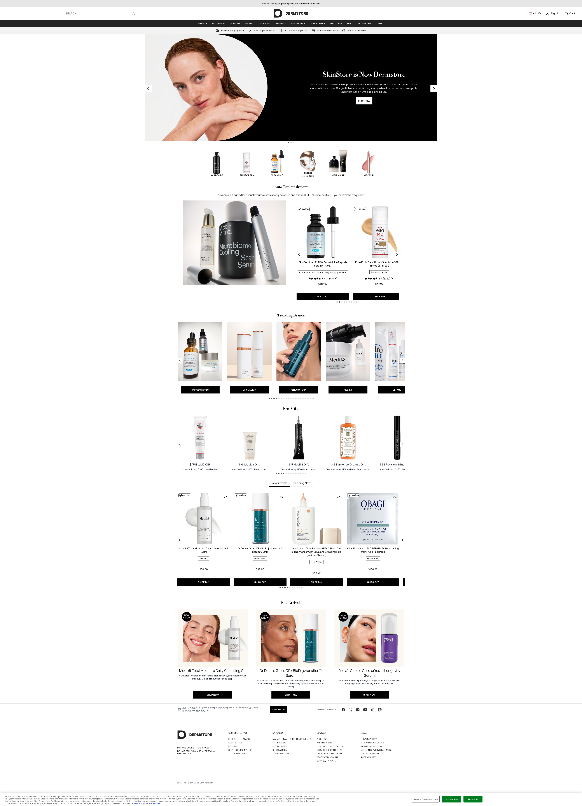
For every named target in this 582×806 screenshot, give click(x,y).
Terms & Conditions (372, 746)
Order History (281, 753)
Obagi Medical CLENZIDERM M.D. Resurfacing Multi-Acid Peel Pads (373, 550)
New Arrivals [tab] (279, 483)
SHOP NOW (364, 100)
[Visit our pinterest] (379, 709)
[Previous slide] (148, 88)
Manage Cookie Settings (426, 799)
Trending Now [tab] (301, 483)
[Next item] (402, 540)
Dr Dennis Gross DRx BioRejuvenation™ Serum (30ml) (260, 550)
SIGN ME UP (278, 709)
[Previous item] (179, 540)
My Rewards (279, 742)
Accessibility (368, 757)
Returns (233, 746)
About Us (322, 739)
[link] (552, 13)
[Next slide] (433, 88)
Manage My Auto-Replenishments (292, 739)
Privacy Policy (369, 739)
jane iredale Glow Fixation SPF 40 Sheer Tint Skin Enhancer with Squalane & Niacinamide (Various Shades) (317, 552)
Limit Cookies (451, 799)
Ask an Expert (324, 742)
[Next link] (402, 360)
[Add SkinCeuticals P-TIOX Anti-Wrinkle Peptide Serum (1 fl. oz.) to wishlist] (344, 210)
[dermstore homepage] (290, 13)
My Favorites (280, 746)
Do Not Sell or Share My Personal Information (196, 752)
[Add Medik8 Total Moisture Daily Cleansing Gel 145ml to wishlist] (225, 497)
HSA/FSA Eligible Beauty (330, 746)
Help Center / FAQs (239, 739)
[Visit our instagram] (358, 709)
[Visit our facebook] (343, 709)
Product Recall (370, 753)
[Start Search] (133, 13)
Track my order (237, 753)
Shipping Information (240, 749)
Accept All (473, 799)
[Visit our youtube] (365, 709)
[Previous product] (299, 254)
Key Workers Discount (329, 753)
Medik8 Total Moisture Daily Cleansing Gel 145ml (203, 550)
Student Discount (327, 757)
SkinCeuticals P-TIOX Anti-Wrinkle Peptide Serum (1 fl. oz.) (323, 264)
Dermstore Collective (330, 749)
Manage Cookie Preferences (193, 747)
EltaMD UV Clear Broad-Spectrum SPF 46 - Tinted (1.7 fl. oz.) (379, 264)
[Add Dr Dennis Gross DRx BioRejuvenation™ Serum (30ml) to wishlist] (281, 497)
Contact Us (235, 742)
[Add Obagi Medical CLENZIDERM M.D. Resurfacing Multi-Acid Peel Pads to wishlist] (394, 497)
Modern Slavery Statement (377, 749)
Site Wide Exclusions (372, 742)
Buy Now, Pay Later (327, 760)
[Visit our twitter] (350, 709)
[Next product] (397, 254)
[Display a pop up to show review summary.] (335, 278)
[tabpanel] (291, 540)
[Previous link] (179, 360)
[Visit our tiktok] (372, 709)
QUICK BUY (323, 296)
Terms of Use (154, 803)
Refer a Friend (281, 749)
